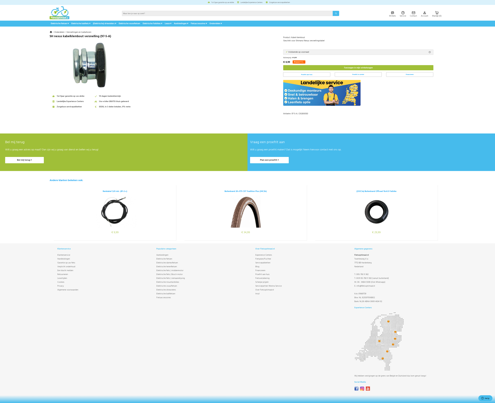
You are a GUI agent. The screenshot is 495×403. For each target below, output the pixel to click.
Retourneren (62, 274)
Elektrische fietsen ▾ (60, 23)
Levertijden (62, 278)
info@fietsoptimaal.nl (365, 286)
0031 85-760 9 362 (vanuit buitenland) (372, 278)
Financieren (410, 74)
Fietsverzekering (262, 278)
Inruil (257, 293)
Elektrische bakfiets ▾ (80, 23)
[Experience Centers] (380, 370)
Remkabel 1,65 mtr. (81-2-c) (115, 191)
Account (424, 16)
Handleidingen (63, 259)
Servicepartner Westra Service (268, 286)
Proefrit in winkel (358, 74)
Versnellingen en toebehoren (78, 32)
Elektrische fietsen (164, 259)
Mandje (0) (437, 16)
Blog (257, 266)
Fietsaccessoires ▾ (199, 23)
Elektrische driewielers (166, 290)
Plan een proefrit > (269, 160)
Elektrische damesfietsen (167, 262)
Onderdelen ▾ (215, 23)
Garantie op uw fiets (66, 262)
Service (403, 16)
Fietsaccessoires (163, 297)
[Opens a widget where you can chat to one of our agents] (485, 398)
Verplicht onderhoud (66, 266)
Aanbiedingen (162, 255)
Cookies (60, 282)
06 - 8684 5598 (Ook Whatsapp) (371, 282)
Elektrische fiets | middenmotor (169, 270)
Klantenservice (63, 255)
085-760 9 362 (362, 274)
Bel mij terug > (24, 160)
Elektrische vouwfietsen (129, 23)
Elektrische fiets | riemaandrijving (170, 278)
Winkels (392, 16)
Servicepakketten (262, 262)
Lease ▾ (168, 23)
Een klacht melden (65, 270)
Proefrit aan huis (262, 274)
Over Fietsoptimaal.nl (264, 290)
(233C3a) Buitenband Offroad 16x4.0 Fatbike (376, 191)
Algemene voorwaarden (67, 290)
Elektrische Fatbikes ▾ (152, 23)
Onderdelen (59, 32)
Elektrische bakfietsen (165, 293)
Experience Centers (263, 255)
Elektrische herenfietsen (166, 266)
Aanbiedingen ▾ (181, 23)
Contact (413, 16)
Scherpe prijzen (262, 282)
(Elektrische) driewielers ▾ (104, 23)
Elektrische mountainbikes (167, 282)
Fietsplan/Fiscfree (263, 259)
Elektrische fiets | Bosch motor (169, 274)
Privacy (60, 286)
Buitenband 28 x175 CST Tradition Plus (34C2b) (246, 191)
